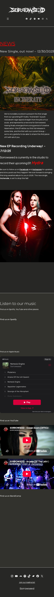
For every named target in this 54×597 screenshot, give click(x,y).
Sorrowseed (27, 588)
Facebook (24, 169)
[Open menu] (7, 18)
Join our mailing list (27, 582)
